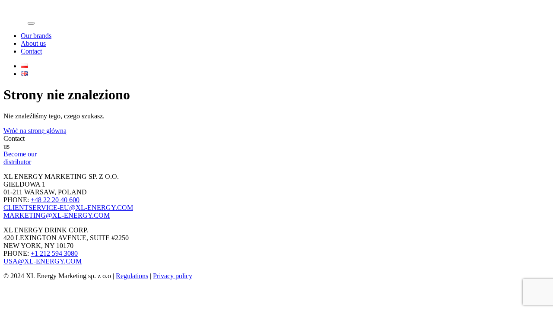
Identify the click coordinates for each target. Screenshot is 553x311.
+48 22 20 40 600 (55, 199)
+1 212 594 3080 (54, 253)
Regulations (132, 275)
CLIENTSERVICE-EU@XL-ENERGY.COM (68, 207)
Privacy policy (172, 275)
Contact (31, 51)
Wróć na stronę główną (35, 130)
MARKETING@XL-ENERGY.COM (56, 215)
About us (33, 43)
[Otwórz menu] (31, 23)
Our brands (36, 35)
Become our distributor (20, 157)
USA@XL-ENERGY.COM (42, 261)
